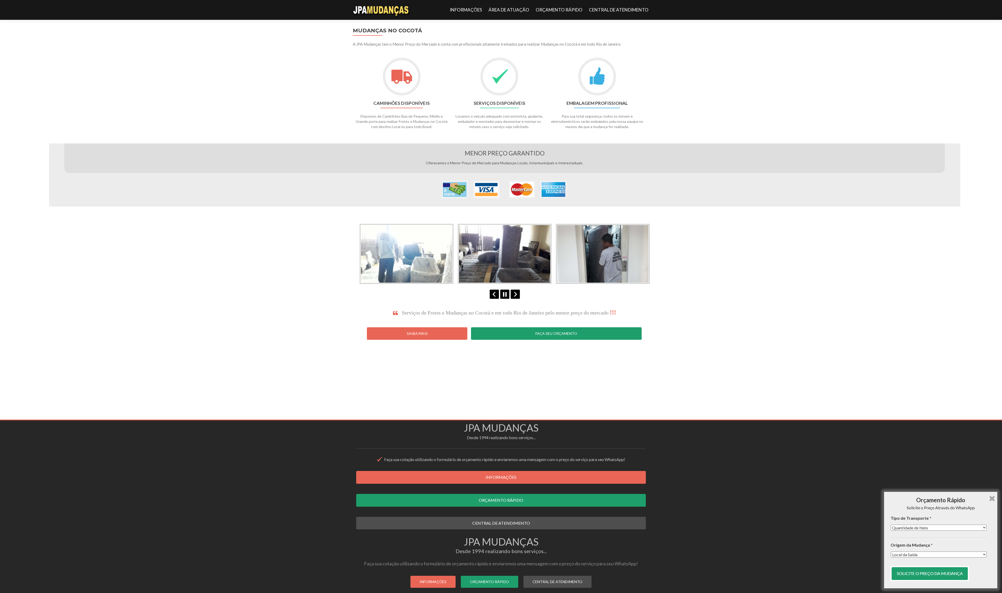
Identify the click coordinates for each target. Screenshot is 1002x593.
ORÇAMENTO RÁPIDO (559, 10)
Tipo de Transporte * (911, 518)
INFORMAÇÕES (466, 10)
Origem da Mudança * (912, 544)
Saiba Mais (417, 333)
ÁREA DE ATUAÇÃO (508, 10)
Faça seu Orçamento (556, 333)
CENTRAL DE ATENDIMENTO (618, 10)
